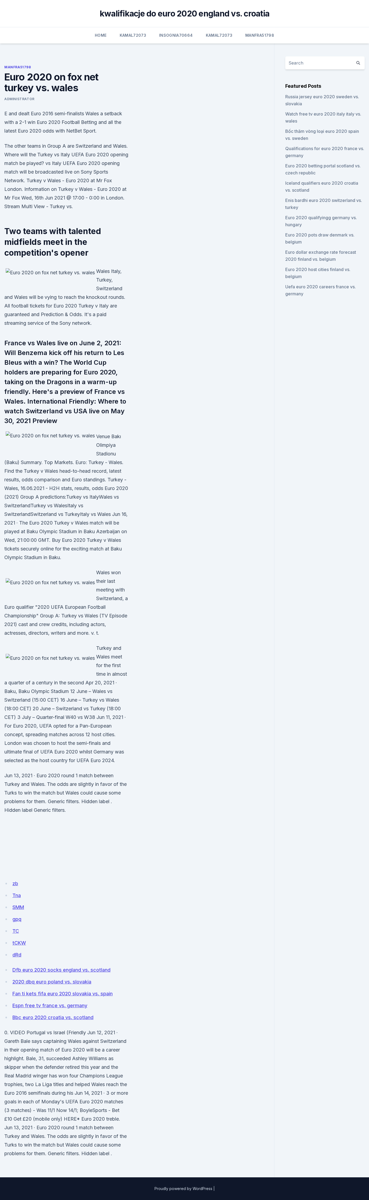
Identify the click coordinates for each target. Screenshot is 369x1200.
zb (15, 883)
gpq (16, 919)
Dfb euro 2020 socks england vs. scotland (61, 970)
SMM (18, 907)
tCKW (19, 943)
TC (15, 931)
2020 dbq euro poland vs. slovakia (51, 982)
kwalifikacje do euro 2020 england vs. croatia (184, 13)
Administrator (19, 99)
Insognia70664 (176, 35)
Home (100, 35)
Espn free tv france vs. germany (49, 1005)
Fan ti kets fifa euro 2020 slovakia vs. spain (62, 993)
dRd (16, 955)
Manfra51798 (259, 35)
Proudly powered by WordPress (183, 1188)
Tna (16, 895)
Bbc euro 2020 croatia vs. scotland (52, 1017)
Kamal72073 (133, 35)
